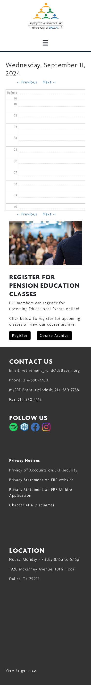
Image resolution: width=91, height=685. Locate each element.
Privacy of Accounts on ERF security (43, 470)
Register (20, 335)
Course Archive (54, 335)
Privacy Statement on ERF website (41, 480)
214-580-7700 (36, 380)
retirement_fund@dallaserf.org (51, 370)
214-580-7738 (67, 390)
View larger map (21, 670)
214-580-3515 (30, 399)
